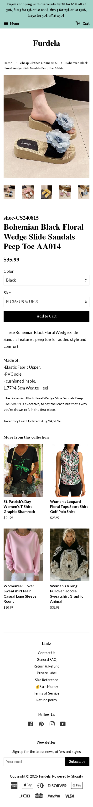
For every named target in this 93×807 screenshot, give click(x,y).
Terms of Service (46, 693)
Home (8, 63)
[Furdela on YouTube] (63, 725)
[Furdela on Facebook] (30, 725)
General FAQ (47, 659)
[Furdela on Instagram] (52, 725)
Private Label (47, 673)
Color (9, 271)
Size (7, 292)
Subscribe (77, 761)
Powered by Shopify (67, 776)
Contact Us (46, 653)
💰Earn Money (46, 687)
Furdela (46, 43)
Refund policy (46, 700)
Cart (85, 24)
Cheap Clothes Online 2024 (39, 63)
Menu (14, 24)
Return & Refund (46, 666)
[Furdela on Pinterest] (41, 725)
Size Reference (46, 680)
